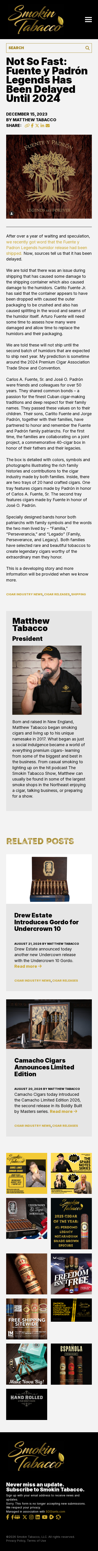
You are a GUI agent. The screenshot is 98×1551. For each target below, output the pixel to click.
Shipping (78, 594)
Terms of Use (36, 1540)
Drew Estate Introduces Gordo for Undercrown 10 (46, 922)
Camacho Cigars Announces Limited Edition (44, 1067)
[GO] (87, 48)
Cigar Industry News (24, 594)
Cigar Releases (57, 594)
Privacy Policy (15, 1540)
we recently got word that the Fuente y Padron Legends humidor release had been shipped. (46, 248)
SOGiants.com (55, 1511)
